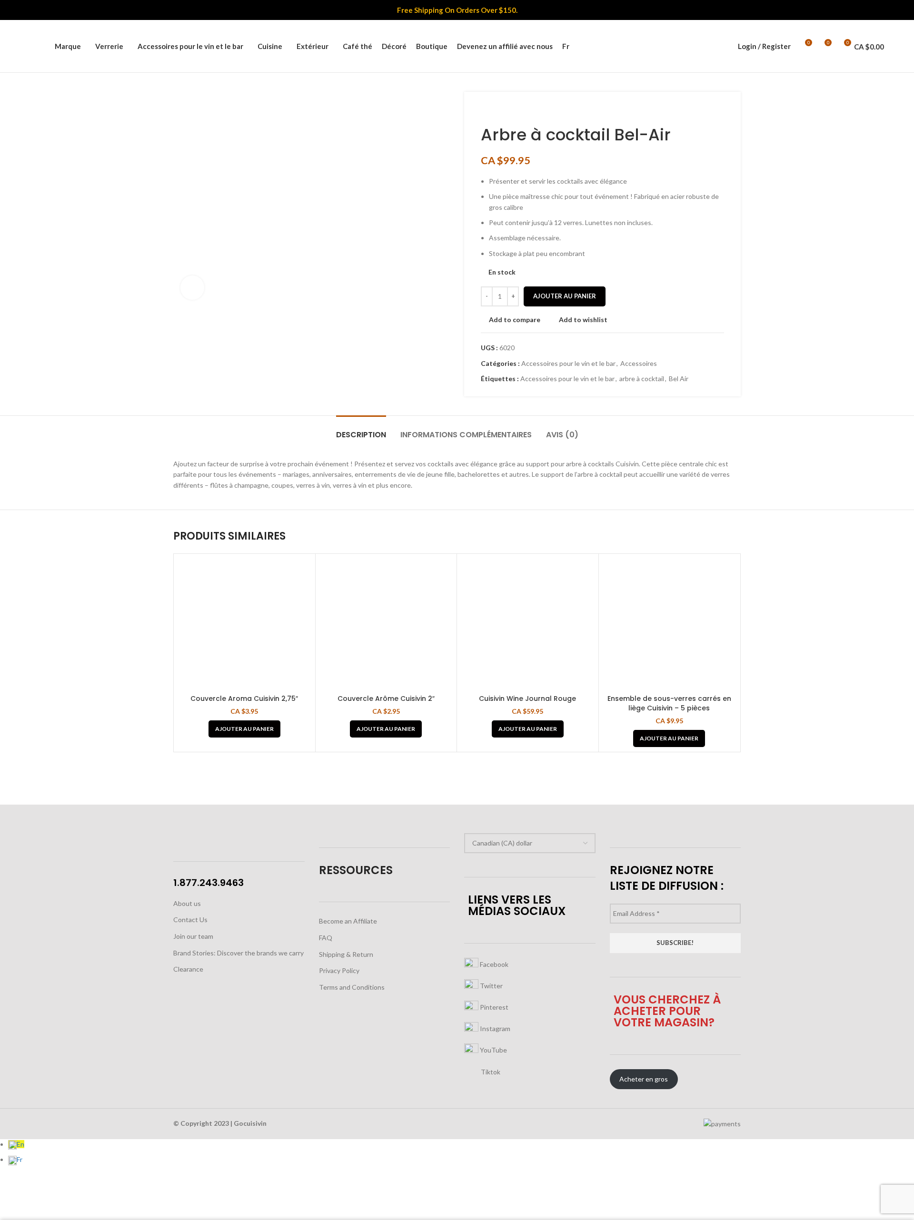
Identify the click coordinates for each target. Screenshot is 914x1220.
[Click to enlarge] (192, 287)
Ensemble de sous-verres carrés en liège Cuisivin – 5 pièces (669, 703)
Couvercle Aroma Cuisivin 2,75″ (244, 698)
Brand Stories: (195, 953)
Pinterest (493, 1007)
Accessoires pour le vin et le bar (568, 363)
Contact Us (190, 919)
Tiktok (489, 1071)
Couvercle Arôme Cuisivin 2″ (386, 698)
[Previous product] (485, 111)
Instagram (494, 1028)
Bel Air (678, 378)
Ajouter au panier (564, 296)
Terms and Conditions (352, 987)
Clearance (188, 969)
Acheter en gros (643, 1079)
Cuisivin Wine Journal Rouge (527, 698)
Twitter (490, 985)
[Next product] (504, 111)
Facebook (493, 964)
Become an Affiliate (348, 921)
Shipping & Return (346, 954)
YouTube (492, 1049)
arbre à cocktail (641, 378)
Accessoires (638, 363)
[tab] (361, 429)
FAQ (325, 938)
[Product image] (244, 624)
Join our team (193, 936)
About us (187, 903)
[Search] (42, 46)
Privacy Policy (339, 970)
